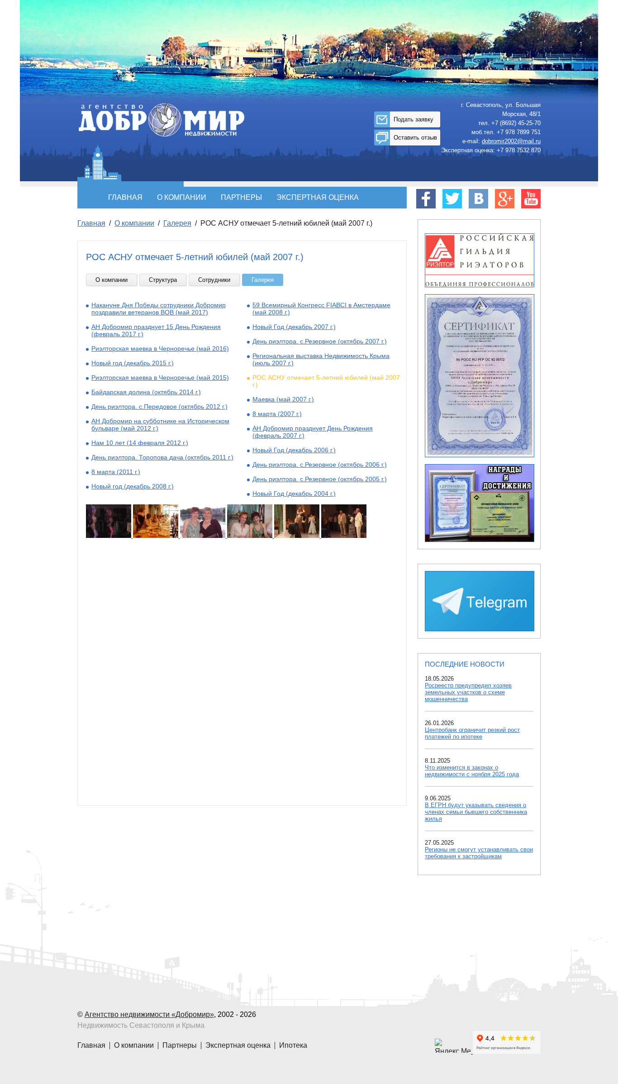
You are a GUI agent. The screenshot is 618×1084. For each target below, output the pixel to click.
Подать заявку (413, 119)
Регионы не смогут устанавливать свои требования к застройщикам (479, 853)
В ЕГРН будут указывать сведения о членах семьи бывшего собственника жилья (476, 812)
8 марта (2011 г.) (115, 471)
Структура (163, 279)
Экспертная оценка (317, 197)
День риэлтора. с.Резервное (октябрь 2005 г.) (319, 479)
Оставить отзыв (415, 137)
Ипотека (293, 1045)
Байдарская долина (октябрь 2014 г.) (146, 392)
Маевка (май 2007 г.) (283, 399)
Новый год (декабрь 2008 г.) (132, 486)
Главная (125, 197)
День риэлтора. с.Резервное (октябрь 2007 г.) (319, 341)
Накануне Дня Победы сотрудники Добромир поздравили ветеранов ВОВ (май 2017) (158, 308)
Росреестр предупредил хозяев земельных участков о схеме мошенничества (468, 692)
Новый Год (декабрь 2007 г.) (294, 326)
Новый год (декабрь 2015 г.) (132, 363)
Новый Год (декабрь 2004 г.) (294, 493)
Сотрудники (214, 279)
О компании (181, 197)
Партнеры (241, 197)
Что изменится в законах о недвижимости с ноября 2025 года (472, 771)
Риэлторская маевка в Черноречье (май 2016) (160, 348)
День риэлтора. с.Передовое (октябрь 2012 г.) (159, 406)
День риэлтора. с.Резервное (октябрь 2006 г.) (319, 464)
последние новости (464, 664)
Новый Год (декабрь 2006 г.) (294, 450)
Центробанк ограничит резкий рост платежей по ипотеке (472, 733)
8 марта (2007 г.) (277, 413)
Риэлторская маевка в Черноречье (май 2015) (160, 377)
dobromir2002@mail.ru (511, 141)
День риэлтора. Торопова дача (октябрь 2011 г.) (162, 457)
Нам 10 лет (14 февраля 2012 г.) (139, 442)
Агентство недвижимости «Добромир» (149, 1014)
